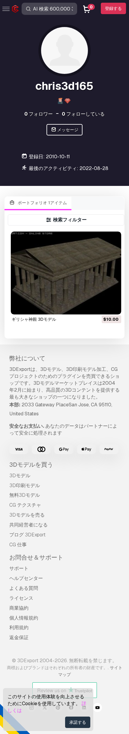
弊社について (27, 358)
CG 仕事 (18, 544)
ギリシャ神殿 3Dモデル (34, 319)
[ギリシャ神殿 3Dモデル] (66, 273)
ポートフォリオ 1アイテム (41, 202)
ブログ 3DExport (27, 535)
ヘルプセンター (26, 578)
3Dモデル (19, 475)
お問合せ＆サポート (36, 557)
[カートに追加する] (100, 306)
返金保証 (18, 637)
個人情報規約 (23, 618)
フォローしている (83, 114)
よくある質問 (23, 588)
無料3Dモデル (24, 495)
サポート (18, 568)
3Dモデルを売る (27, 515)
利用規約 (18, 627)
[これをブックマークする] (112, 306)
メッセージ (67, 129)
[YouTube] (98, 708)
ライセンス (21, 598)
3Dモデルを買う (31, 465)
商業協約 (18, 608)
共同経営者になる (28, 525)
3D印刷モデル (24, 485)
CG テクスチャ (25, 505)
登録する (113, 8)
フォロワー (38, 114)
